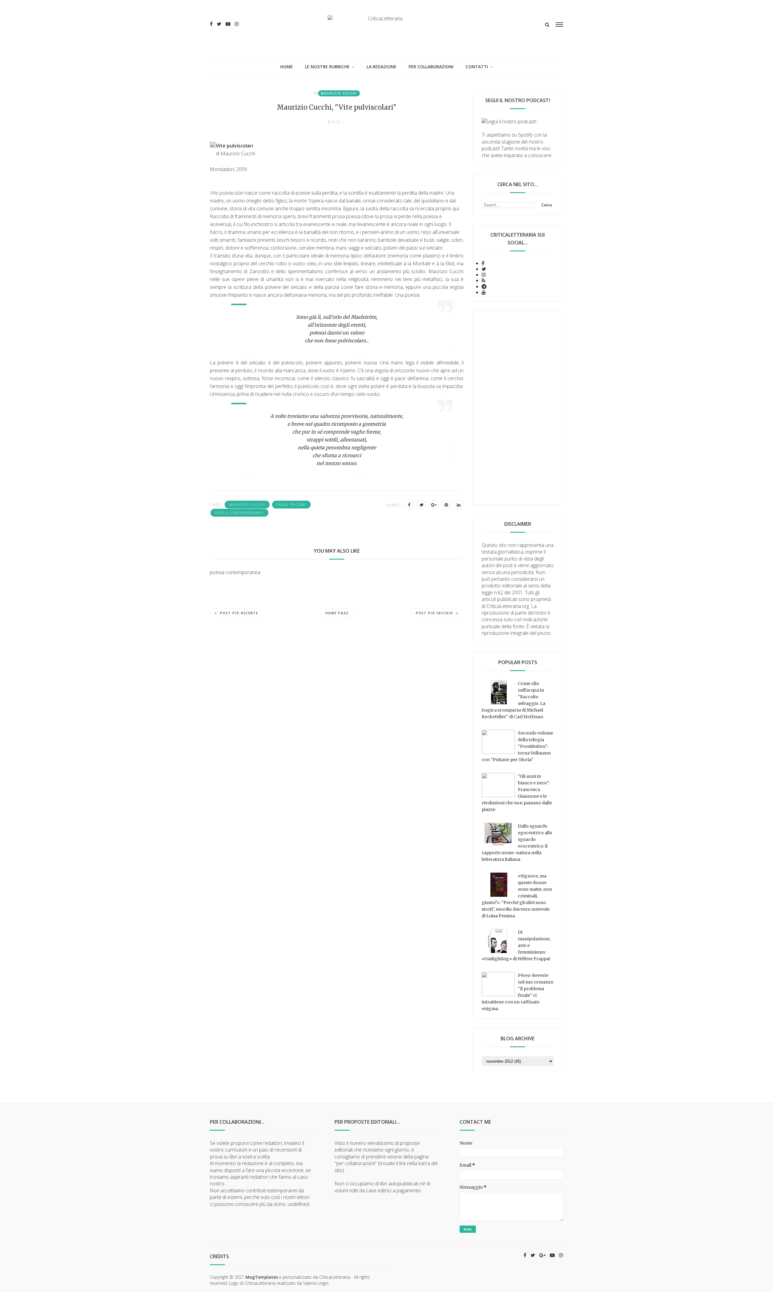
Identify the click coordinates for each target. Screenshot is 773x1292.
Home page (337, 613)
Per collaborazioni (431, 66)
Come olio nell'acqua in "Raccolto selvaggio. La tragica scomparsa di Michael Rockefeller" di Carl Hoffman (513, 700)
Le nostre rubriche (327, 66)
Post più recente (239, 613)
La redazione (381, 66)
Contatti (477, 66)
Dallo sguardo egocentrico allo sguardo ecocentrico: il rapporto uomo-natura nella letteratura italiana (517, 842)
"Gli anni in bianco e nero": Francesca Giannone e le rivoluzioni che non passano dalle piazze (517, 793)
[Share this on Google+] (434, 504)
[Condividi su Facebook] (409, 504)
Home (286, 66)
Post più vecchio (434, 613)
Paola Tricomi (291, 504)
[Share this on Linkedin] (458, 504)
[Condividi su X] (421, 504)
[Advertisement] (517, 407)
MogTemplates (261, 1277)
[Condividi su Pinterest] (446, 504)
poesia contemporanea (239, 513)
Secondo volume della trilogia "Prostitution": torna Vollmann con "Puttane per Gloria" (517, 746)
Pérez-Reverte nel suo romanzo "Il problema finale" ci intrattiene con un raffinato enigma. (517, 992)
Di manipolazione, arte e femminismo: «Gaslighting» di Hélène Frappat (516, 945)
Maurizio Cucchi (339, 93)
